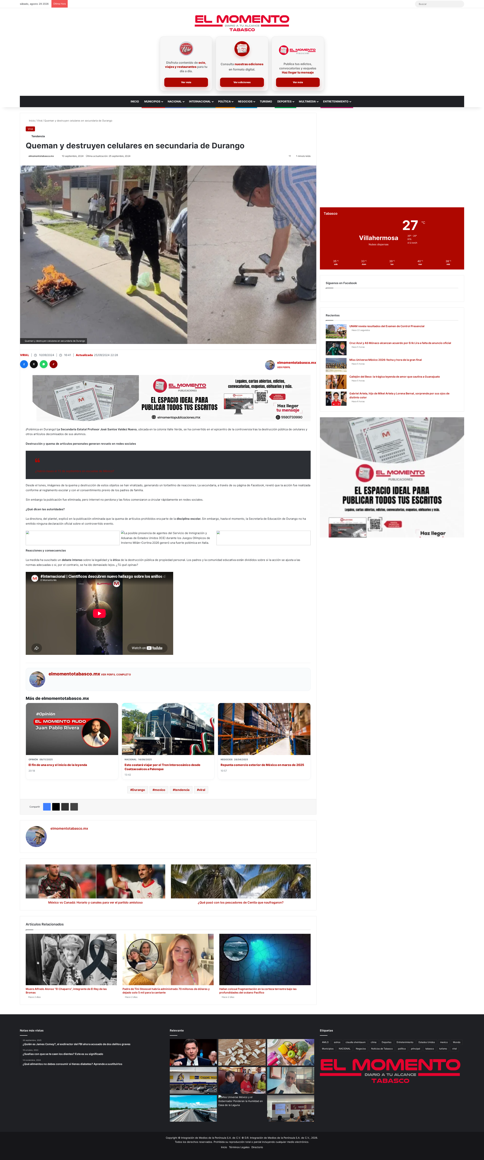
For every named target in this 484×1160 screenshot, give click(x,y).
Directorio (257, 1147)
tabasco (429, 1048)
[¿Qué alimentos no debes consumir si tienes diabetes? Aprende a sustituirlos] (290, 1052)
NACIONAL (345, 1048)
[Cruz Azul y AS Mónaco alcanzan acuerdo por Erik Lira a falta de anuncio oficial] (336, 348)
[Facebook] (24, 364)
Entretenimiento (335, 101)
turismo (443, 1048)
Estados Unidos (427, 1042)
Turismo (266, 101)
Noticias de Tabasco (382, 1048)
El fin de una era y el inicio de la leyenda (58, 765)
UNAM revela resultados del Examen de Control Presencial (386, 326)
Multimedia (307, 101)
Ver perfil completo (116, 674)
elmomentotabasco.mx (41, 156)
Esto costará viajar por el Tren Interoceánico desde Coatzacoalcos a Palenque (162, 767)
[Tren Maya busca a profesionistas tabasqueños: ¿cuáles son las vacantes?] (193, 1108)
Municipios (152, 101)
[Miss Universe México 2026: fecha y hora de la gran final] (336, 365)
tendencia (182, 790)
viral (202, 790)
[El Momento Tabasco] (242, 23)
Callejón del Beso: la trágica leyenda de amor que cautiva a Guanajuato (394, 376)
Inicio (135, 101)
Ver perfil (284, 367)
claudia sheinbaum (355, 1042)
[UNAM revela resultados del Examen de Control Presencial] (336, 331)
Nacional (175, 101)
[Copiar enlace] (53, 364)
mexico (159, 790)
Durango (138, 790)
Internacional (200, 101)
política (402, 1048)
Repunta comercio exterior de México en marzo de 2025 (262, 765)
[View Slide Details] (392, 477)
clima (373, 1042)
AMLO (325, 1042)
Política (224, 101)
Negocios (245, 101)
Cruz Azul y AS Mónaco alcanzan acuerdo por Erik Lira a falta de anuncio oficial (400, 343)
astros (337, 1042)
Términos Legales (239, 1147)
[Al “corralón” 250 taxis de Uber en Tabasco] (241, 1080)
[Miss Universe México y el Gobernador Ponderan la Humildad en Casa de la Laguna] (241, 1108)
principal (415, 1048)
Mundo (456, 1042)
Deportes (284, 101)
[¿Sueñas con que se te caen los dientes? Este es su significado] (241, 1052)
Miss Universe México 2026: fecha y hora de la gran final (385, 359)
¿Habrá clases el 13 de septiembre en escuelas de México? (74, 471)
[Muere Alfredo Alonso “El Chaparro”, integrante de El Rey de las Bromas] (71, 959)
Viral (39, 120)
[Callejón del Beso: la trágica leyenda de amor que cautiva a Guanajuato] (336, 382)
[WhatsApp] (44, 364)
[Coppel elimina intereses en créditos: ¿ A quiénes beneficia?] (193, 1080)
